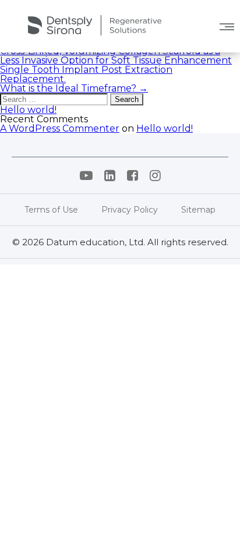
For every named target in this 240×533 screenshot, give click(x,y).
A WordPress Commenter (59, 128)
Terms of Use (51, 210)
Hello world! (28, 109)
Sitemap (198, 210)
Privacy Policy (129, 210)
